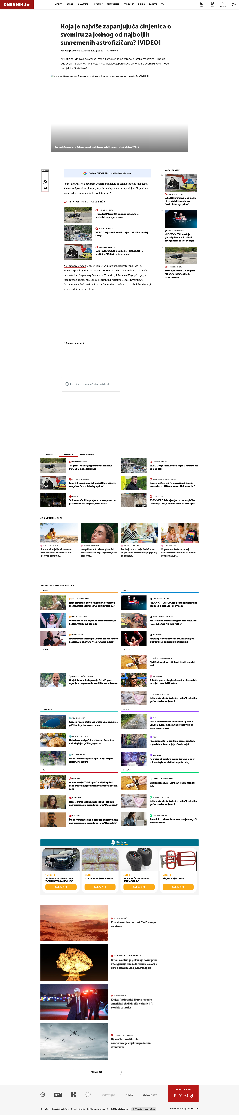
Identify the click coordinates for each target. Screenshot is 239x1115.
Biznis (141, 4)
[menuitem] (233, 4)
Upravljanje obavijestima (145, 1109)
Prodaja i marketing (60, 1109)
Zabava (153, 4)
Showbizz (83, 4)
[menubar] (233, 4)
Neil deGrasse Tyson (75, 265)
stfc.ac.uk (80, 343)
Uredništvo (45, 1109)
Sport (70, 4)
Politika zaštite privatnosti (97, 1109)
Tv (162, 4)
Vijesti (58, 4)
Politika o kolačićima (119, 1109)
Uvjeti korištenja (78, 1109)
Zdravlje (129, 4)
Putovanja (113, 4)
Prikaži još (96, 1072)
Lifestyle (98, 4)
